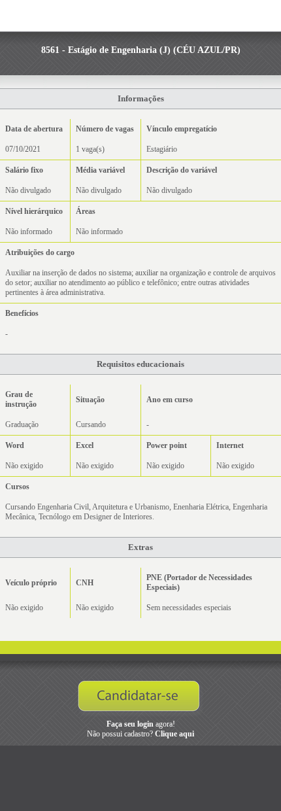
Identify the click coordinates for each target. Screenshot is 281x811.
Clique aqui (174, 733)
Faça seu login (130, 724)
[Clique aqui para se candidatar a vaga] (141, 699)
